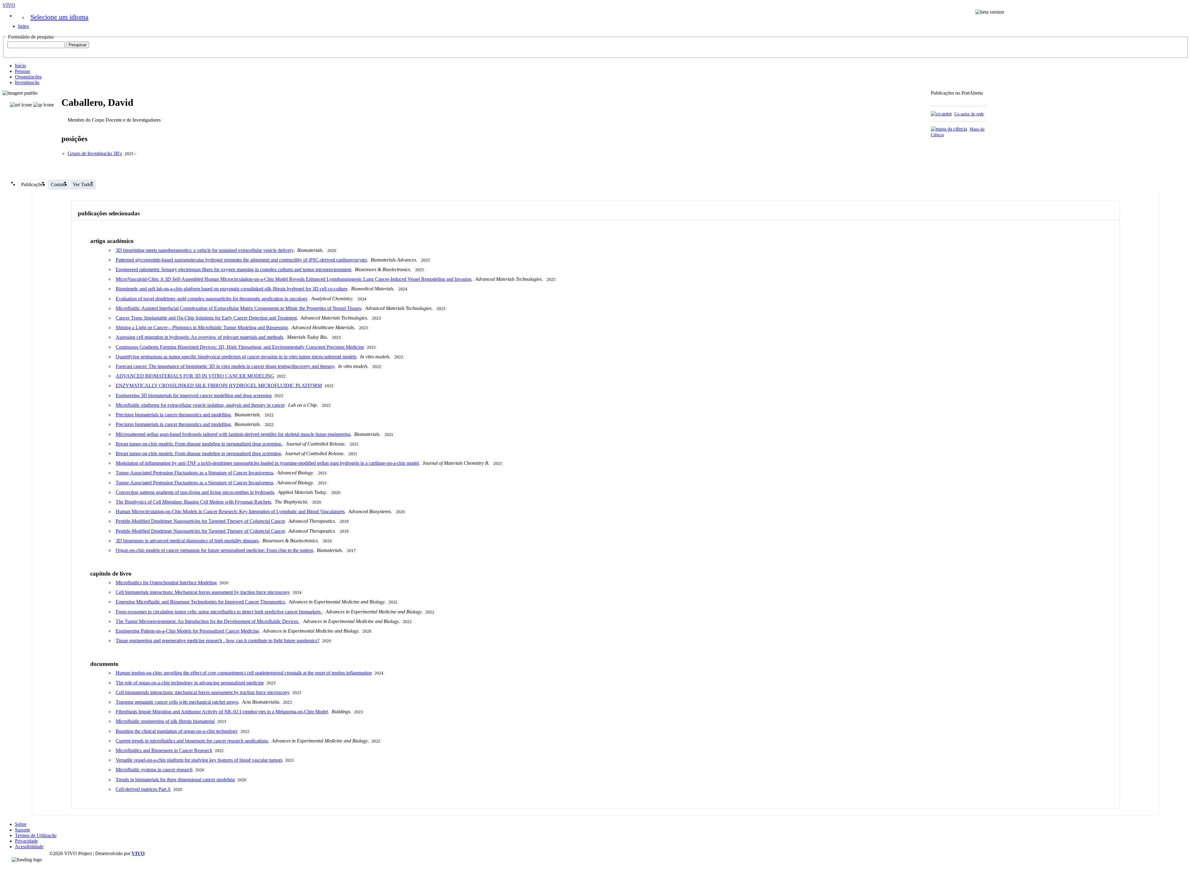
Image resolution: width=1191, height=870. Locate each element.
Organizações (28, 76)
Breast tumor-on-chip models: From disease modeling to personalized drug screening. (199, 443)
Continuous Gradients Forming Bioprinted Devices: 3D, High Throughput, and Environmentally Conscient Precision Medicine (240, 347)
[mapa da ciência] (949, 129)
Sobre (20, 824)
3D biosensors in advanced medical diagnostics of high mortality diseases (187, 540)
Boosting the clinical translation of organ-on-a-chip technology (177, 731)
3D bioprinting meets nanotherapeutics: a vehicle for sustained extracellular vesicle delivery (204, 250)
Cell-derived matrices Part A (143, 789)
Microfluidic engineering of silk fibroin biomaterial (165, 721)
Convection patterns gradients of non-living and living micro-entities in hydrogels (195, 492)
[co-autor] (941, 113)
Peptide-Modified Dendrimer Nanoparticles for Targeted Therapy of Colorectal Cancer (200, 521)
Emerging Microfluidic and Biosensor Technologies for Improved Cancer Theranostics (200, 601)
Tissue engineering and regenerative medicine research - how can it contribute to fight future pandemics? (217, 640)
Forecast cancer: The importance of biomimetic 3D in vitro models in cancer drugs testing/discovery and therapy (225, 366)
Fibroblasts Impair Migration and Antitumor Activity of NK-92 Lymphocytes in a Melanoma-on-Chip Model (222, 711)
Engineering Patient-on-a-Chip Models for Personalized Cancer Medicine (187, 631)
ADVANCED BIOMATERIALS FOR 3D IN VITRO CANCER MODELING (195, 376)
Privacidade (26, 841)
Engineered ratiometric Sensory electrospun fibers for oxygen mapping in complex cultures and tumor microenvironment (233, 269)
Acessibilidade (29, 846)
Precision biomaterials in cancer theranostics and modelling (173, 414)
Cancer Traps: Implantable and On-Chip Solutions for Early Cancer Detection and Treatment (206, 318)
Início (20, 65)
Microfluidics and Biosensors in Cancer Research (164, 750)
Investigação (27, 82)
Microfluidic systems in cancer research (154, 769)
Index (23, 26)
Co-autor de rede (969, 113)
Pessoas (22, 71)
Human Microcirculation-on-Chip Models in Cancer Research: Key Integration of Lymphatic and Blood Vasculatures (230, 511)
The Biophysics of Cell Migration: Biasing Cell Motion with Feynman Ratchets (193, 502)
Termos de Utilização (35, 835)
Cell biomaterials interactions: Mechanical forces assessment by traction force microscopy (203, 592)
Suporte (22, 829)
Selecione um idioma (59, 17)
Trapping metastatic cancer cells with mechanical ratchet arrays (177, 702)
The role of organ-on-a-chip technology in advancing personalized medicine (190, 682)
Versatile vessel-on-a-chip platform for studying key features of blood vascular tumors (199, 760)
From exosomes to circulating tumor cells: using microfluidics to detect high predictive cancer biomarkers (219, 611)
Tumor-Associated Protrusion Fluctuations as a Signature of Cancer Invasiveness (194, 472)
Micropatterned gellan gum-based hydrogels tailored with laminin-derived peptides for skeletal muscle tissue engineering (233, 434)
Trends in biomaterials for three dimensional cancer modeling (175, 779)
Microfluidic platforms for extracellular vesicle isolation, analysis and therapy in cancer (200, 405)
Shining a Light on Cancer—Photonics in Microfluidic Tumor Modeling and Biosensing (202, 327)
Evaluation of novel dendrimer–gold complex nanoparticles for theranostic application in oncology (211, 298)
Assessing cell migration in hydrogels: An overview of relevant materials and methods (199, 337)
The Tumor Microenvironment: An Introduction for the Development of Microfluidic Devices (207, 621)
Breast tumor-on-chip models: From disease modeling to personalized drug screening (198, 453)
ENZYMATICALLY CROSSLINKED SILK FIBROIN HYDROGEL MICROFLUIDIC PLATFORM (219, 385)
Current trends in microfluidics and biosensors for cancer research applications (192, 740)
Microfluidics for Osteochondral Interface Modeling (166, 582)
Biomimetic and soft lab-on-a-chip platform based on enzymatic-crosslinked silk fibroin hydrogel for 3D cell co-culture (231, 288)
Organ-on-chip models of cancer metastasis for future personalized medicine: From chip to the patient (214, 550)
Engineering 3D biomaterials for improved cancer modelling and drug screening (194, 395)
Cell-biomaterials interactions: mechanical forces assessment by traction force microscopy (203, 692)
